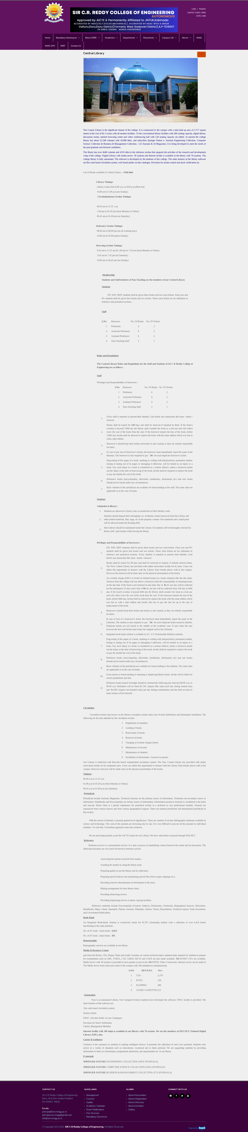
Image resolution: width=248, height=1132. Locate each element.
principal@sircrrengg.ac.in (54, 1111)
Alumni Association (137, 1095)
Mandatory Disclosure (96, 1116)
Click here (128, 172)
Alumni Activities (136, 1106)
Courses (90, 1098)
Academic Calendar (95, 1106)
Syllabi (89, 1102)
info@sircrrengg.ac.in (52, 1118)
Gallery (131, 1109)
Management (92, 1095)
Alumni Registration (137, 1098)
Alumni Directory (136, 1102)
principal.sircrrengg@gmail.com (57, 1115)
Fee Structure (92, 1113)
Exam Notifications (95, 1109)
